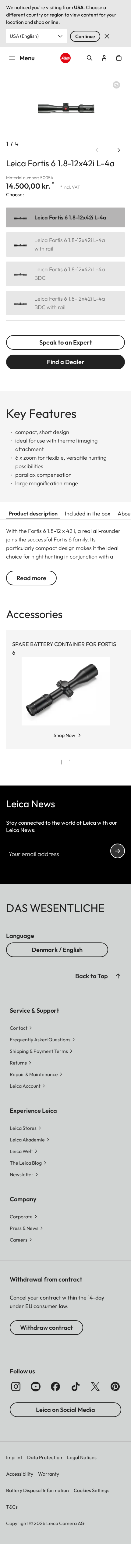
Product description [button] (33, 513)
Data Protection (44, 1457)
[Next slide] (119, 150)
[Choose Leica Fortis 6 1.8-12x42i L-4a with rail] (65, 244)
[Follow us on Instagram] (16, 1386)
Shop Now (64, 735)
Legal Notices (82, 1457)
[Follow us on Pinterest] (115, 1386)
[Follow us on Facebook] (55, 1386)
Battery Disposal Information (37, 1490)
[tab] (62, 762)
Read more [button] (31, 578)
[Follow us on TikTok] (75, 1386)
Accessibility (19, 1474)
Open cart (119, 58)
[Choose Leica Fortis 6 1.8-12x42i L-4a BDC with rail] (65, 303)
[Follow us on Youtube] (36, 1386)
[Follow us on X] (95, 1386)
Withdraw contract (46, 1327)
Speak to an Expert (65, 342)
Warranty (48, 1474)
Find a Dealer (65, 362)
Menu (27, 58)
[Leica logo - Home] (65, 58)
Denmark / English (57, 949)
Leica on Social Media (65, 1409)
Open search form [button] (89, 58)
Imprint (14, 1457)
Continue (85, 36)
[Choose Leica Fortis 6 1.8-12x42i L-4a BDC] (65, 274)
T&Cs (12, 1507)
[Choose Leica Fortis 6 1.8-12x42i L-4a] (65, 217)
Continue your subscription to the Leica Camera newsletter (117, 851)
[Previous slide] (97, 150)
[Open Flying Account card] (104, 58)
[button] (118, 976)
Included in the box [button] (87, 513)
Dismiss (107, 36)
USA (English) (24, 36)
